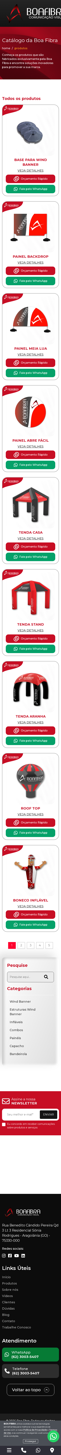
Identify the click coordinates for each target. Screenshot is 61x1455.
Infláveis (16, 1022)
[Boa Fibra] (22, 1212)
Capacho (17, 1046)
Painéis (15, 1038)
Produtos (9, 1283)
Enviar (48, 1114)
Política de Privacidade (35, 1430)
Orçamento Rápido (34, 178)
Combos (16, 1030)
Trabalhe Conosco (16, 1327)
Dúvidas (8, 1308)
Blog (5, 1315)
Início (6, 1277)
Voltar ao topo (26, 1389)
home (6, 48)
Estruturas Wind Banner (22, 1012)
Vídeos (7, 1296)
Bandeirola (18, 1054)
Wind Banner (20, 1001)
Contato (8, 1321)
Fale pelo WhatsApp (33, 189)
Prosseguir (30, 1441)
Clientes (8, 1302)
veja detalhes (31, 171)
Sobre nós (10, 1290)
